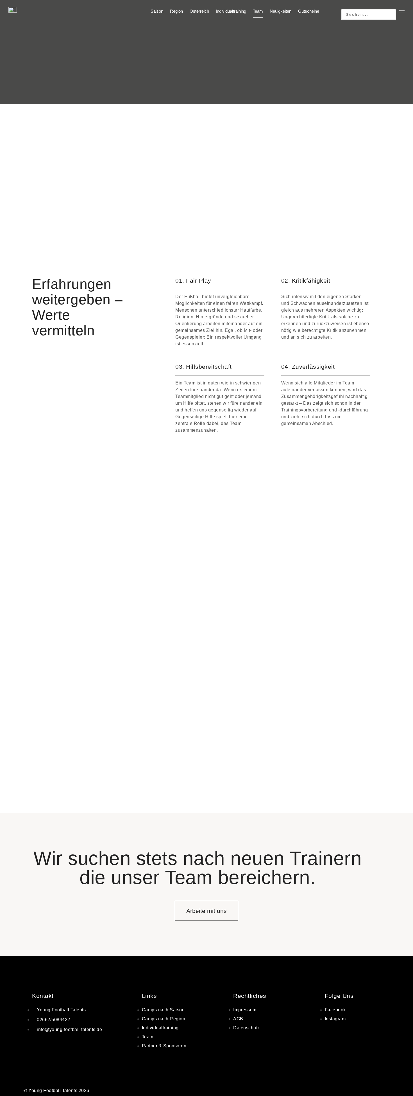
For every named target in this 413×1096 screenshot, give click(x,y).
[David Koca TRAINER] (85, 734)
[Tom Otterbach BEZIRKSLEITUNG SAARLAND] (328, 628)
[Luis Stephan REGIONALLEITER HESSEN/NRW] (85, 628)
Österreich (199, 11)
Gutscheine (308, 11)
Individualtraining (231, 11)
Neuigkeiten (280, 11)
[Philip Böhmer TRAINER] (206, 734)
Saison (157, 11)
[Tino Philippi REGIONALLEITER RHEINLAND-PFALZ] (206, 628)
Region (176, 11)
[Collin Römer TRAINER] (328, 734)
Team (258, 11)
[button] (368, 6)
